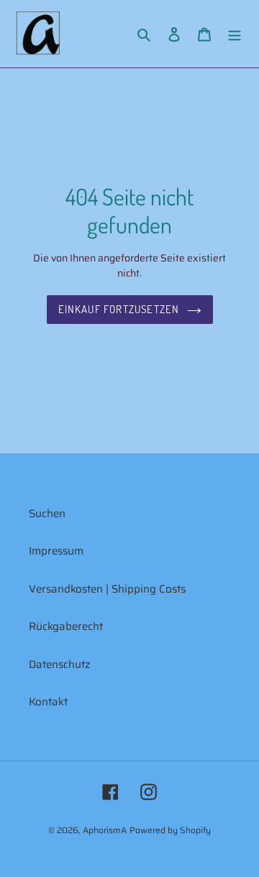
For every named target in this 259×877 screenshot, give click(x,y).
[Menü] (234, 34)
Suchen (47, 513)
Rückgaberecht (66, 626)
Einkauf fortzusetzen (119, 309)
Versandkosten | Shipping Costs (107, 589)
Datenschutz (60, 664)
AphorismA (105, 830)
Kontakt (48, 701)
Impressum (56, 551)
